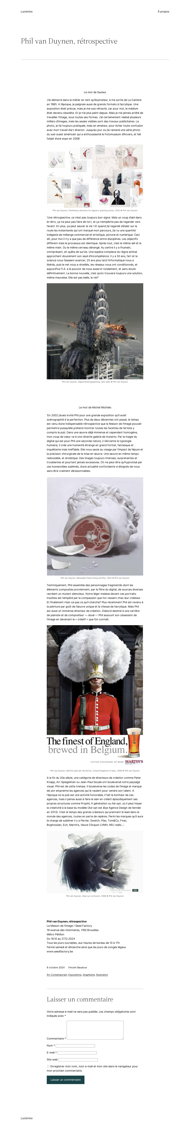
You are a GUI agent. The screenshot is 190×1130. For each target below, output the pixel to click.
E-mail (52, 1052)
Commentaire (56, 1038)
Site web (52, 1059)
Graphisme (89, 974)
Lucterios (27, 11)
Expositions (74, 974)
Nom (51, 1045)
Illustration (102, 974)
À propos (163, 11)
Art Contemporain (57, 974)
